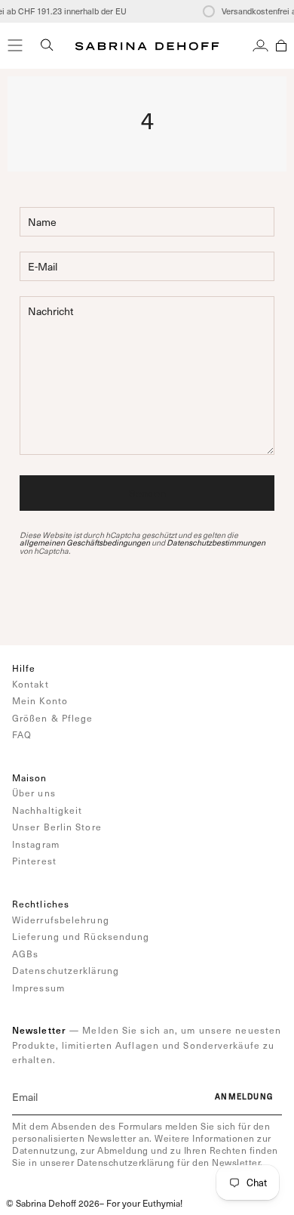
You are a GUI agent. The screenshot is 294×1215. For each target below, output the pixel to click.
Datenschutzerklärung (65, 970)
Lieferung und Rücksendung (81, 936)
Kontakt (30, 684)
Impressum (38, 988)
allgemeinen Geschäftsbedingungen (85, 542)
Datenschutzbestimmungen (216, 542)
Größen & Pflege (52, 718)
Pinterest (34, 861)
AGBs (25, 954)
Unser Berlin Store (57, 827)
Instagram (36, 844)
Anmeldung (244, 1096)
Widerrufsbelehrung (60, 920)
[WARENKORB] (281, 45)
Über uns (34, 793)
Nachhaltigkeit (47, 810)
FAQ (22, 734)
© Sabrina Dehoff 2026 (53, 1203)
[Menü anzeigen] (15, 45)
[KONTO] (260, 45)
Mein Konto (40, 700)
